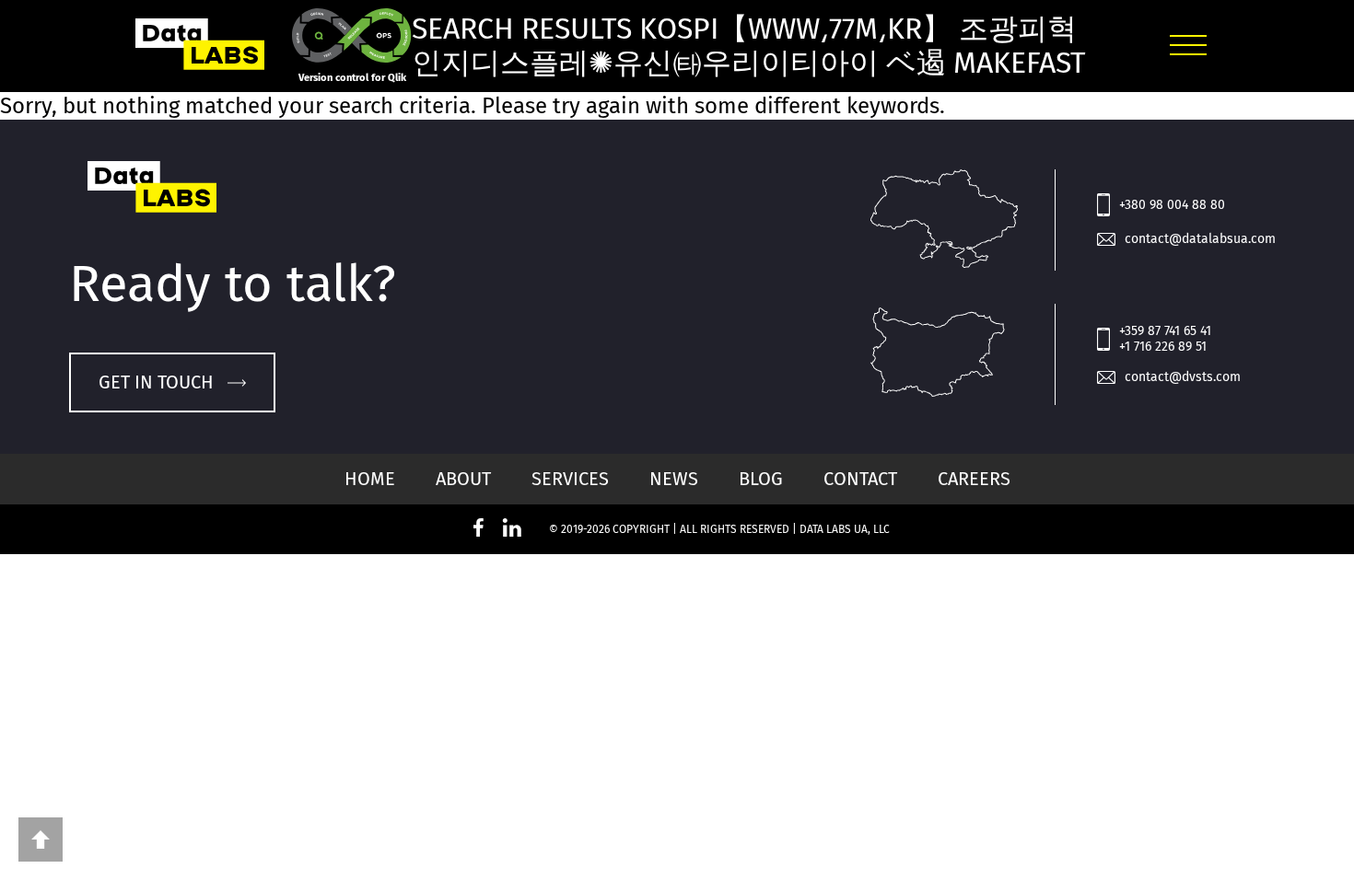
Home (369, 479)
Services (570, 479)
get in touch (156, 382)
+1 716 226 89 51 (1163, 346)
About (463, 479)
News (673, 479)
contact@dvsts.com (1183, 377)
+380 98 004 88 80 (1172, 205)
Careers (974, 479)
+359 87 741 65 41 (1165, 331)
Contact (860, 479)
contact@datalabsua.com (1200, 239)
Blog (761, 479)
